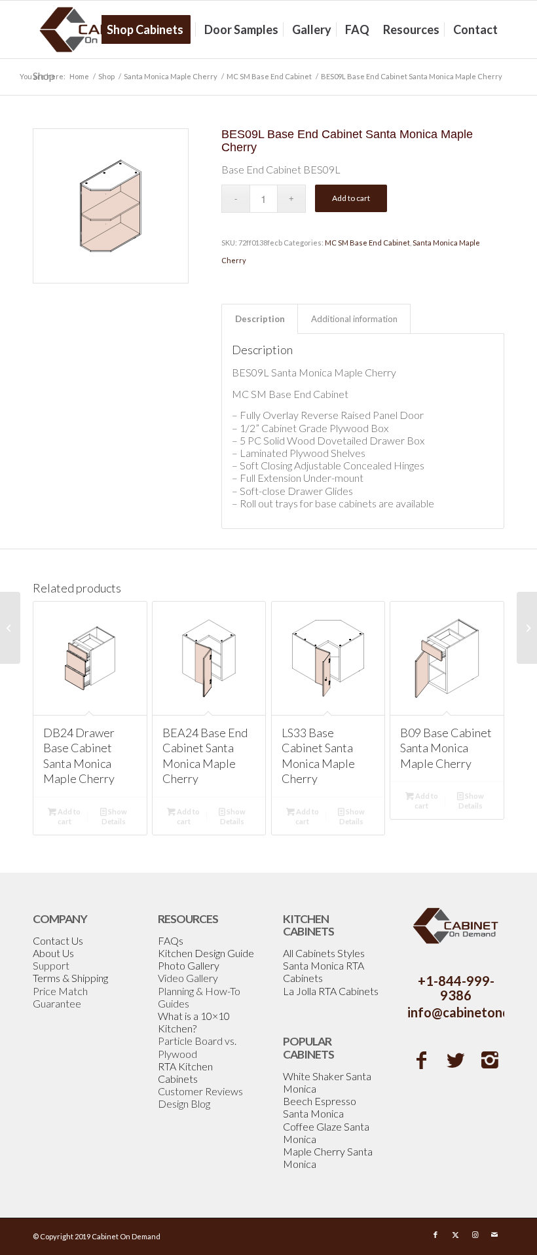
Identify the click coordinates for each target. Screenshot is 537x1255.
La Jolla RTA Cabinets (331, 991)
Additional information (354, 319)
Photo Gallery (188, 965)
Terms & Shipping (70, 978)
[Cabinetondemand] (93, 29)
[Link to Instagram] (475, 1235)
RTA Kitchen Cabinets (185, 1072)
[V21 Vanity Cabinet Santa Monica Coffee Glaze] (10, 628)
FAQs (170, 940)
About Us (53, 953)
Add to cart (351, 198)
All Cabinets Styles (324, 953)
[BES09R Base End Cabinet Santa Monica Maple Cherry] (527, 628)
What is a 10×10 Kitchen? (194, 1021)
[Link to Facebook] (435, 1235)
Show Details (114, 816)
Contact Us (58, 940)
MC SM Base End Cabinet (367, 242)
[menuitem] (149, 29)
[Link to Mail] (494, 1235)
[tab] (259, 319)
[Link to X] (455, 1235)
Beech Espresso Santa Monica (319, 1107)
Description (260, 319)
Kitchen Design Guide (206, 953)
